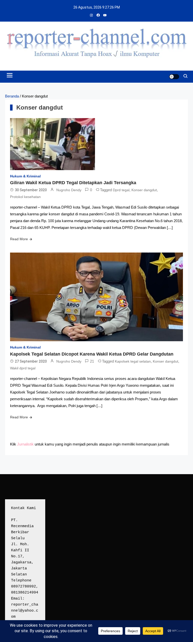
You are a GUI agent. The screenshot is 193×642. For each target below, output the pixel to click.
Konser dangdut (144, 190)
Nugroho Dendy (68, 190)
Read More (19, 239)
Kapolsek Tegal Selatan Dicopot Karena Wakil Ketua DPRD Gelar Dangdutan (91, 354)
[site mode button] (174, 76)
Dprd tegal (121, 190)
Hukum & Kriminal (25, 176)
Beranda (12, 96)
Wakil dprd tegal (22, 368)
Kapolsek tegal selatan (133, 361)
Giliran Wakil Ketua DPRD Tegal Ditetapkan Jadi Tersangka (73, 182)
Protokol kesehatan (25, 197)
